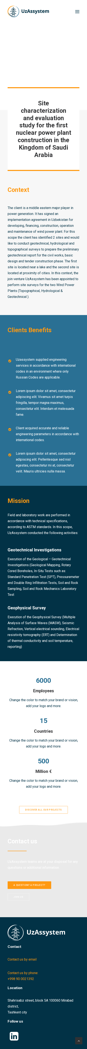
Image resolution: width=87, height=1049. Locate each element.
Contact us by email (22, 959)
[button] (77, 11)
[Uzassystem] (28, 11)
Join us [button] (18, 897)
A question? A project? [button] (29, 885)
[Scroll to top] (78, 1040)
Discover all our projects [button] (43, 809)
